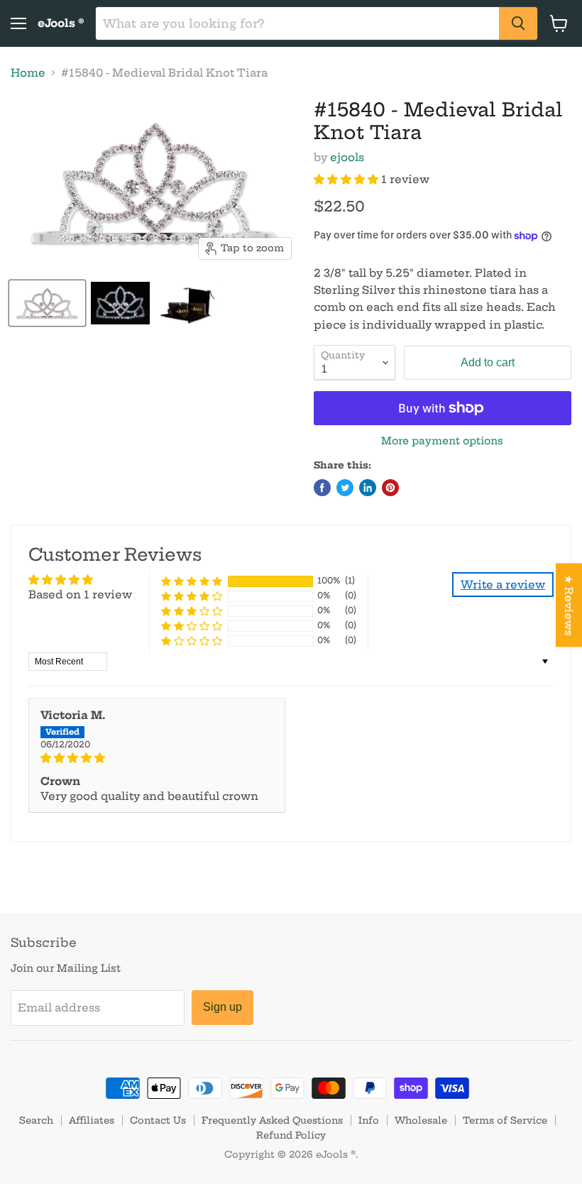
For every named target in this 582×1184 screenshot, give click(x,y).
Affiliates (91, 1120)
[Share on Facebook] (322, 487)
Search (36, 1120)
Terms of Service (505, 1120)
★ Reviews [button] (569, 605)
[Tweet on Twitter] (344, 487)
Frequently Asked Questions (272, 1120)
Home (28, 73)
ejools (347, 157)
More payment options (442, 440)
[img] (156, 757)
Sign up (222, 1007)
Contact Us (158, 1120)
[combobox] (297, 23)
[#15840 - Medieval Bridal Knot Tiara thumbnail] (47, 303)
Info (368, 1120)
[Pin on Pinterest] (390, 487)
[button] (347, 179)
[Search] (518, 23)
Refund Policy (291, 1135)
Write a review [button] (503, 584)
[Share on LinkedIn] (367, 487)
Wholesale (421, 1120)
